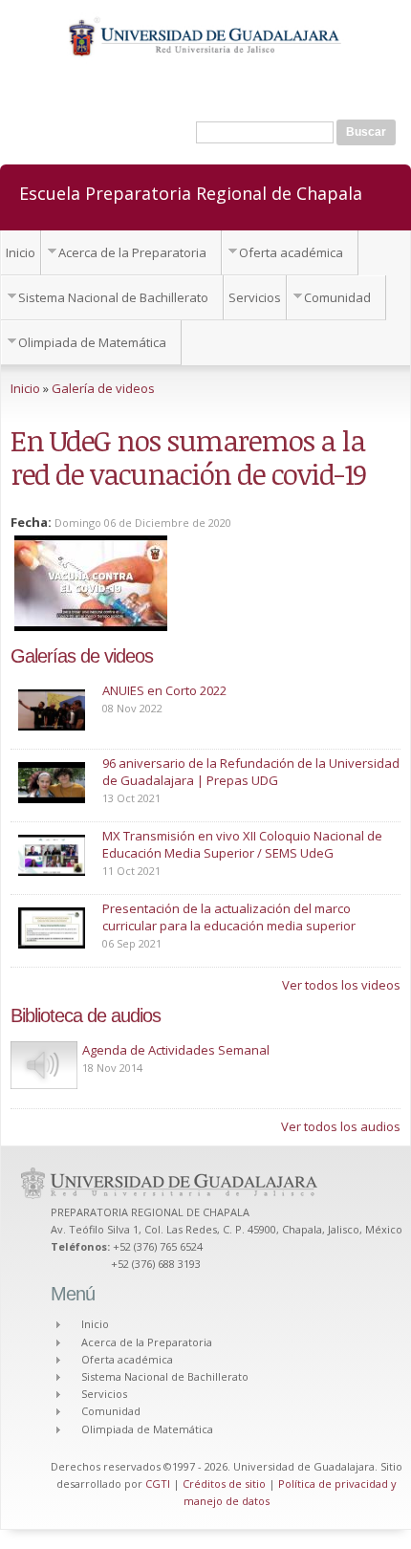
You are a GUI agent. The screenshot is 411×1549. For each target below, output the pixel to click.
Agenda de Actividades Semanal (176, 1049)
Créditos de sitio (224, 1483)
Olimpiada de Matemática (92, 342)
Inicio (20, 252)
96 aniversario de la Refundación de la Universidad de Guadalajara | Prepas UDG (251, 771)
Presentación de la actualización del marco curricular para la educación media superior (229, 917)
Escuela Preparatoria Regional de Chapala (190, 192)
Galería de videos (103, 388)
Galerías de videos (82, 655)
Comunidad (337, 297)
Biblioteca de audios (86, 1015)
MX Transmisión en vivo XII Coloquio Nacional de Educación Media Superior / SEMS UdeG (242, 844)
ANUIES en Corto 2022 (164, 690)
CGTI (157, 1483)
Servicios (254, 297)
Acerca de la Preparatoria (132, 252)
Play (44, 1065)
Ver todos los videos (341, 984)
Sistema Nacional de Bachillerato (113, 297)
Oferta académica (291, 252)
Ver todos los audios (340, 1126)
